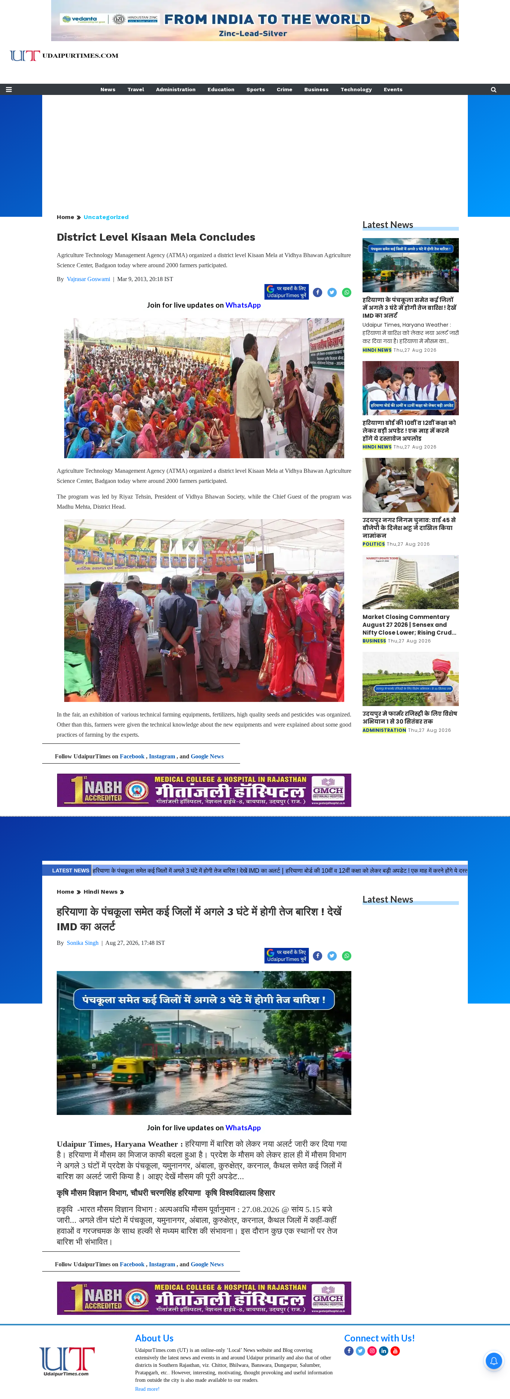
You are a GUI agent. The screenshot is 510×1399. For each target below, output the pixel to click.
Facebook (132, 756)
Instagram (162, 756)
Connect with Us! (379, 1337)
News (107, 89)
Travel (135, 89)
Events (393, 89)
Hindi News (101, 891)
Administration (176, 89)
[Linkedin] (383, 1351)
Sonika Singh (83, 943)
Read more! (147, 1389)
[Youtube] (395, 1351)
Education (221, 89)
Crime (284, 89)
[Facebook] (349, 1351)
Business (316, 89)
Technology (356, 89)
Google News (207, 756)
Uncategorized (106, 217)
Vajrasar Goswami (88, 279)
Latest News (388, 224)
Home (65, 217)
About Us (154, 1337)
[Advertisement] (255, 147)
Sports (255, 89)
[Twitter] (360, 1351)
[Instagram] (372, 1351)
